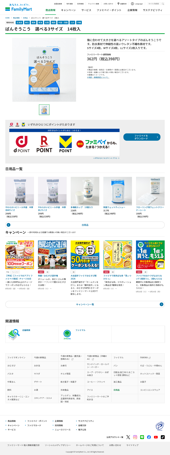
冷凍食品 (65, 389)
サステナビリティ (153, 10)
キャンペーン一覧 (85, 304)
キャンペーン (68, 10)
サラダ (37, 373)
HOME (7, 18)
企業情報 (132, 10)
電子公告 (82, 429)
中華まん (11, 381)
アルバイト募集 (93, 4)
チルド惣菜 (66, 373)
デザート (38, 381)
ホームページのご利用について (90, 445)
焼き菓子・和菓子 (68, 381)
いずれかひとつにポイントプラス (105, 158)
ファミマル (119, 357)
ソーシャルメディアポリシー (58, 445)
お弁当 (37, 365)
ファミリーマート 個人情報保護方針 (23, 445)
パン (116, 365)
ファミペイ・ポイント (109, 10)
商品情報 (16, 18)
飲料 (9, 389)
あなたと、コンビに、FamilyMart (18, 7)
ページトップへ (161, 446)
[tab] (44, 109)
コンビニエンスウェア (150, 389)
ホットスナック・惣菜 (150, 373)
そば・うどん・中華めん (151, 365)
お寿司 (64, 365)
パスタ (10, 373)
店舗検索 (123, 4)
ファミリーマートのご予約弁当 (98, 398)
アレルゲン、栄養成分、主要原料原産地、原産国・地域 (71, 398)
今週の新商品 (40, 357)
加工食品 (118, 381)
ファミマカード (34, 425)
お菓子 (143, 381)
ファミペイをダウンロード (141, 137)
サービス (86, 10)
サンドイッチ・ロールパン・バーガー (98, 366)
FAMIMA (144, 357)
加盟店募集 (58, 4)
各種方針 (82, 425)
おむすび (11, 365)
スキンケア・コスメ (43, 398)
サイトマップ (132, 445)
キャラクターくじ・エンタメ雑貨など (18, 398)
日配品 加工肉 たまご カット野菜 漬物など (124, 374)
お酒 (36, 389)
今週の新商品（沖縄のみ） (97, 357)
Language (139, 3)
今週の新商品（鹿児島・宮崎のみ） (71, 357)
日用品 (25, 18)
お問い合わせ (108, 4)
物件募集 (69, 4)
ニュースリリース (63, 429)
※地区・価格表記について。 (98, 77)
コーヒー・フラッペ (96, 381)
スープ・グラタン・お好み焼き (98, 374)
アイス (90, 389)
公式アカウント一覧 (115, 437)
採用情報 (80, 4)
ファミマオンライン (16, 357)
